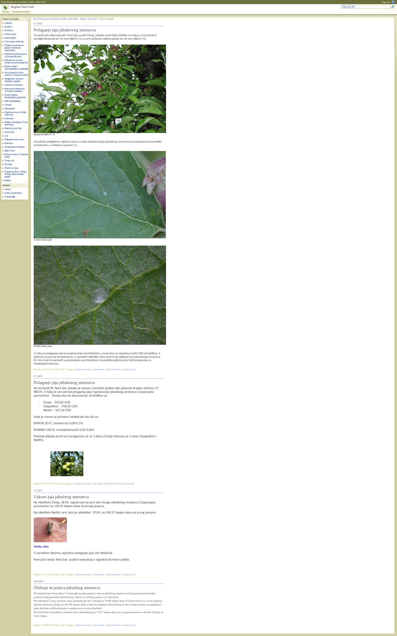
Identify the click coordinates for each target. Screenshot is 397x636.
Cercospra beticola (14, 41)
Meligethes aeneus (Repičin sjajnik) (14, 79)
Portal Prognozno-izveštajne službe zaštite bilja (23, 2)
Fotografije (10, 196)
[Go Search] (392, 7)
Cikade (8, 104)
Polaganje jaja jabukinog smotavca (64, 382)
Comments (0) (128, 369)
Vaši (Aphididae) (13, 101)
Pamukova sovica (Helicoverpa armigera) (16, 61)
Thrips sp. (10, 160)
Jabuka (8, 23)
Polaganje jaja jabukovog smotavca (65, 29)
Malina (8, 180)
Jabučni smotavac (14, 85)
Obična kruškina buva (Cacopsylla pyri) (16, 55)
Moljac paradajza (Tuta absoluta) (16, 123)
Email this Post (113, 369)
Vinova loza (10, 34)
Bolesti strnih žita (13, 128)
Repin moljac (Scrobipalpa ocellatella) (16, 67)
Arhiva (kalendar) (13, 193)
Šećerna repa (11, 168)
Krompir (8, 164)
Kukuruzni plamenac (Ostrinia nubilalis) (15, 89)
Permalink (99, 369)
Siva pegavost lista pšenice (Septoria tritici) (16, 73)
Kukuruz (9, 143)
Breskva (9, 30)
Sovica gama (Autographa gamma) (15, 96)
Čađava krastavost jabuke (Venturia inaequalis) (14, 47)
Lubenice (9, 118)
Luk (6, 135)
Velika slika (41, 546)
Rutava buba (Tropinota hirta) (16, 155)
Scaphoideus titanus (15, 147)
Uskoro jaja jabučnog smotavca (61, 496)
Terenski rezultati (21, 12)
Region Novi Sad (22, 6)
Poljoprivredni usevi (14, 139)
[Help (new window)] (393, 2)
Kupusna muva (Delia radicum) (15, 113)
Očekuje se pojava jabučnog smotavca (67, 587)
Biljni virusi (10, 150)
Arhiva (8, 189)
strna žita (9, 132)
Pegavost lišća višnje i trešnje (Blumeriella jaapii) (16, 174)
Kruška (8, 26)
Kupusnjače (10, 38)
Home (6, 12)
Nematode (10, 108)
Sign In (385, 2)
